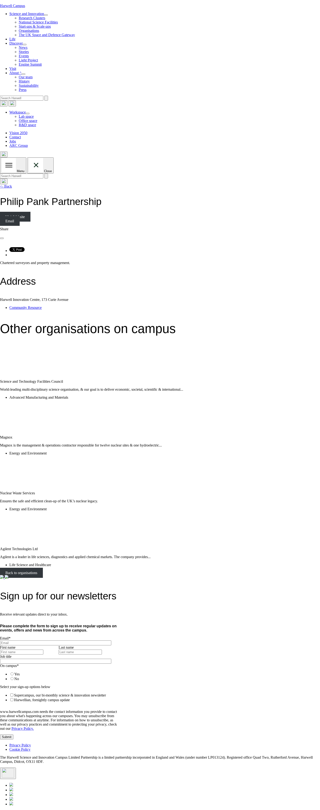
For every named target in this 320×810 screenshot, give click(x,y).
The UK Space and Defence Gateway (47, 35)
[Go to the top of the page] (8, 773)
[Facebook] (11, 799)
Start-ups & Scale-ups (35, 26)
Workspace (17, 112)
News (23, 47)
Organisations (29, 31)
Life (12, 39)
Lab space (26, 116)
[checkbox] (57, 676)
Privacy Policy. (22, 729)
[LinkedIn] (11, 785)
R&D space (27, 125)
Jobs (12, 141)
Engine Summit (30, 64)
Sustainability (29, 85)
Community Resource (25, 308)
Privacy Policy (20, 745)
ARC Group (18, 146)
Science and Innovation (26, 14)
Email (9, 221)
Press (22, 90)
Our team (26, 77)
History (24, 81)
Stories (24, 52)
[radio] (62, 674)
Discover (16, 43)
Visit (12, 69)
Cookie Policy (19, 749)
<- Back (6, 186)
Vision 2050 (18, 133)
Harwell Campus (12, 6)
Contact (15, 137)
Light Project (28, 60)
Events (24, 56)
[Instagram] (11, 804)
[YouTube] (11, 795)
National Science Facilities (38, 22)
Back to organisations (21, 573)
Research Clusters (32, 18)
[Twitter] (11, 790)
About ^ (15, 73)
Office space (28, 121)
